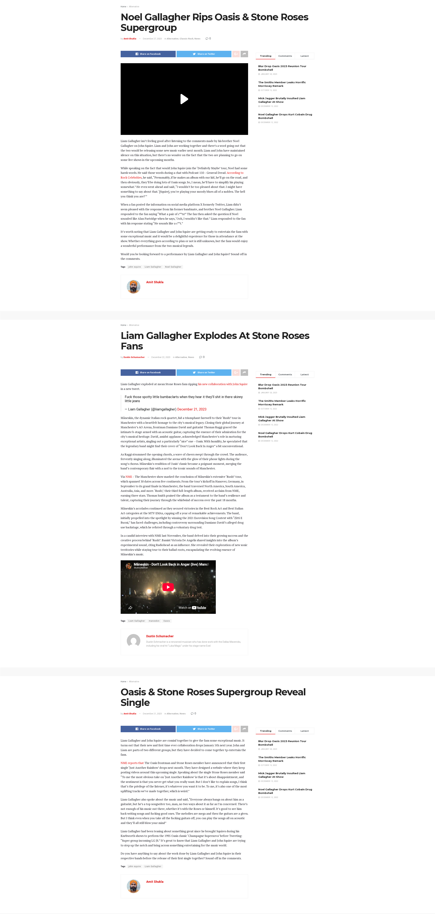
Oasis (166, 621)
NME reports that (132, 763)
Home (123, 6)
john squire (134, 267)
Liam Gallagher (153, 267)
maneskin (154, 621)
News (197, 38)
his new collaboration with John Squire (223, 384)
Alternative (134, 6)
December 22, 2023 (160, 357)
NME (129, 477)
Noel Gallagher (173, 267)
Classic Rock (186, 38)
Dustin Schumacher (134, 357)
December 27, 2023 (152, 38)
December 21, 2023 (191, 409)
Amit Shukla (130, 38)
